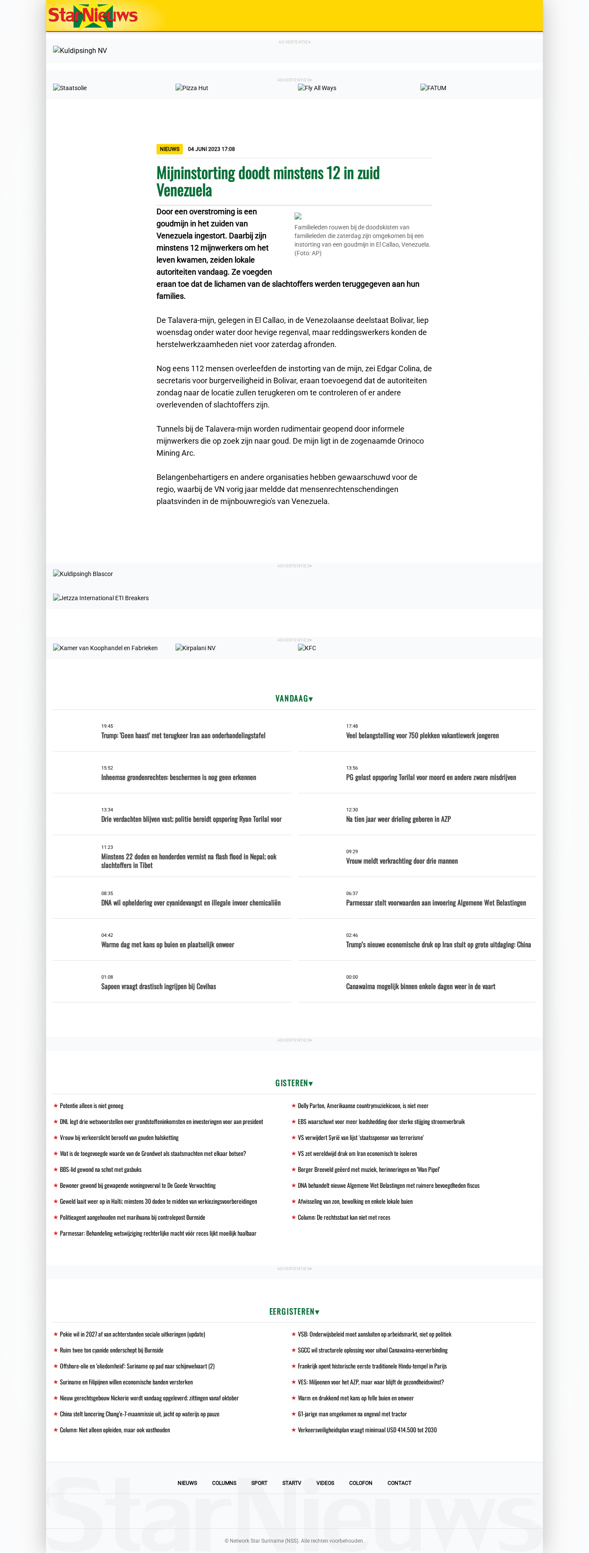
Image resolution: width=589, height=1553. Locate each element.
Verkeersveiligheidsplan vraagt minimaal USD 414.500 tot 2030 (367, 1429)
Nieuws (187, 1483)
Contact (399, 1483)
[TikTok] (324, 1511)
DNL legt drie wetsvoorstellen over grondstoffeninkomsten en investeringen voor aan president (161, 1121)
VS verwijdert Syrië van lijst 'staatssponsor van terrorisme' (361, 1137)
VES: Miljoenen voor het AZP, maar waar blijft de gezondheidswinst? (371, 1381)
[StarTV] (516, 16)
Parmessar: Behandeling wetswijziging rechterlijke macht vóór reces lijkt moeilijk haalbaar (158, 1232)
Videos (325, 1483)
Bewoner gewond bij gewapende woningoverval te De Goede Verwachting (138, 1185)
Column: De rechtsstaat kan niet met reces (344, 1216)
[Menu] (527, 15)
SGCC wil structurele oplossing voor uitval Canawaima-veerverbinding (373, 1349)
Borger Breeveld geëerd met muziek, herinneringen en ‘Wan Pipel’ (369, 1169)
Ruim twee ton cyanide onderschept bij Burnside (111, 1349)
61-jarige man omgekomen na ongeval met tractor (352, 1413)
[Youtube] (265, 1511)
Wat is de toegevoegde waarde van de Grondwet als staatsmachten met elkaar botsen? (153, 1153)
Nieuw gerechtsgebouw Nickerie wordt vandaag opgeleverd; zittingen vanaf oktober (149, 1397)
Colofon (361, 1483)
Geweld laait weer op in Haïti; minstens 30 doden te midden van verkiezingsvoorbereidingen (158, 1200)
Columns (224, 1483)
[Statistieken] (538, 1546)
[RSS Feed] (353, 1511)
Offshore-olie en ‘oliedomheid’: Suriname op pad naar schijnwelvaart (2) (137, 1365)
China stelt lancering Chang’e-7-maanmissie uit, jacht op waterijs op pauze (139, 1413)
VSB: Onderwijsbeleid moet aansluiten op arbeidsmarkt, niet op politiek (374, 1333)
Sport (259, 1483)
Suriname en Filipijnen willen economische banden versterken (126, 1381)
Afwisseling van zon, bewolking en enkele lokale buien (355, 1200)
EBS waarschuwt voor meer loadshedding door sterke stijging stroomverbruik (381, 1121)
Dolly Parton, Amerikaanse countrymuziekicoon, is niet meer (363, 1105)
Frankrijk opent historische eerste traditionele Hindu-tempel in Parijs (372, 1365)
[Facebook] (236, 1511)
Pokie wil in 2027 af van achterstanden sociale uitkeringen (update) (132, 1333)
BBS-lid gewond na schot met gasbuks (100, 1169)
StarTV (291, 1483)
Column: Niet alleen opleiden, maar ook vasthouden (115, 1429)
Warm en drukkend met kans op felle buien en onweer (356, 1397)
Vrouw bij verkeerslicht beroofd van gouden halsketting (119, 1137)
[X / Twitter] (294, 1511)
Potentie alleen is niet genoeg (91, 1105)
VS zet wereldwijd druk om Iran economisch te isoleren (357, 1153)
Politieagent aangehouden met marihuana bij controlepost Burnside (132, 1216)
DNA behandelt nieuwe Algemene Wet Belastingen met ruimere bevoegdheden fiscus (388, 1185)
